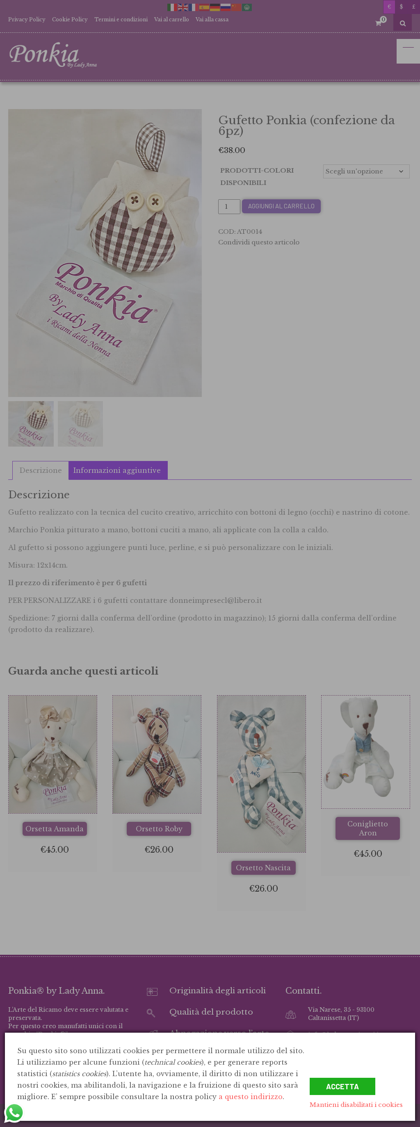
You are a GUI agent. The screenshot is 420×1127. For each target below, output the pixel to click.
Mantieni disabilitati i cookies (356, 1105)
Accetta (342, 1086)
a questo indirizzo (251, 1097)
